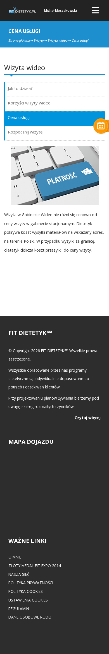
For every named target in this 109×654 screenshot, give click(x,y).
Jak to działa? (20, 88)
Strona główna (19, 40)
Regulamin (18, 608)
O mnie (14, 557)
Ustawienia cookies (28, 600)
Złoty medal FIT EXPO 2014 (34, 565)
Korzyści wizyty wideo (29, 103)
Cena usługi (19, 117)
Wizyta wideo (57, 40)
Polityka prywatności (30, 582)
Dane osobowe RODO (29, 617)
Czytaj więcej (88, 417)
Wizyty (39, 40)
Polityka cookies (25, 591)
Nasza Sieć (19, 574)
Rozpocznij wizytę (25, 132)
